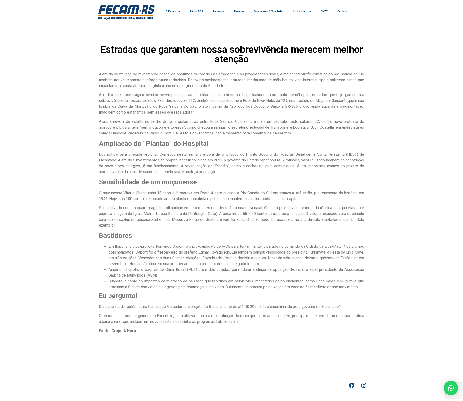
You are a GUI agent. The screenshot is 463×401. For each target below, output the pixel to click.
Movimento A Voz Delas (269, 11)
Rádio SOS (196, 11)
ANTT (324, 11)
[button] (451, 388)
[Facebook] (352, 385)
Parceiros (219, 11)
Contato (342, 11)
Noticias (239, 11)
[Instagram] (363, 385)
